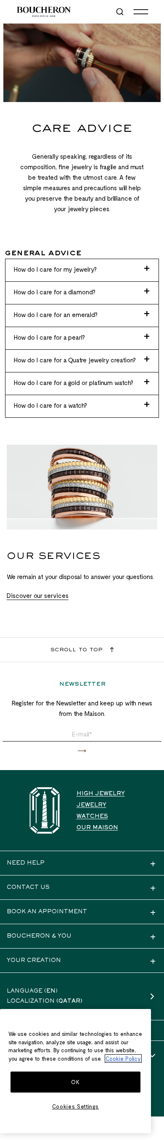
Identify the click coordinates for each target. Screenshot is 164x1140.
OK (75, 1082)
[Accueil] (44, 810)
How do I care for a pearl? (49, 337)
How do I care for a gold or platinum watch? (73, 382)
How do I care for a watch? (50, 405)
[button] (82, 751)
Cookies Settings (75, 1106)
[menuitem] (121, 12)
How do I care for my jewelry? (55, 269)
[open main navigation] (140, 12)
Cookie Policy (123, 1058)
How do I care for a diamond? (54, 292)
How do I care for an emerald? (56, 314)
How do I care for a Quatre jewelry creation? (75, 360)
